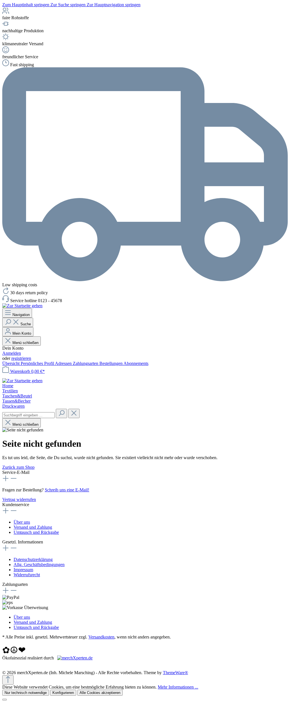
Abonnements (135, 363)
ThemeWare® (175, 672)
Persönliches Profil (38, 363)
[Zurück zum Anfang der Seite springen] (8, 680)
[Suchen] (61, 413)
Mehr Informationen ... (178, 687)
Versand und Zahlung (33, 527)
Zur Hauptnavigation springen (113, 4)
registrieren (21, 358)
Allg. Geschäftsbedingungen (39, 564)
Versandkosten (101, 637)
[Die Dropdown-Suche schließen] (74, 413)
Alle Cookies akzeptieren (100, 693)
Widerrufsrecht (27, 574)
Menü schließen (25, 343)
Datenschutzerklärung (33, 559)
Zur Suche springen (68, 4)
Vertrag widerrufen (19, 499)
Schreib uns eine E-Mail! (67, 489)
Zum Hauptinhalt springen (26, 4)
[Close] (4, 699)
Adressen (64, 363)
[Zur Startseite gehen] (22, 305)
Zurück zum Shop (18, 467)
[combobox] (28, 415)
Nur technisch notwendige (26, 693)
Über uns (22, 522)
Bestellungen (111, 363)
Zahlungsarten (86, 363)
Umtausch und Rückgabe (36, 532)
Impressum (23, 569)
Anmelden (11, 353)
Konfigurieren (63, 693)
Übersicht (11, 363)
